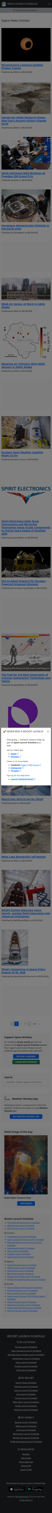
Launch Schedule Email (22, 779)
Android (15, 756)
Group (36, 765)
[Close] (48, 731)
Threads (15, 770)
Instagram (16, 768)
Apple (14, 753)
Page (23, 765)
